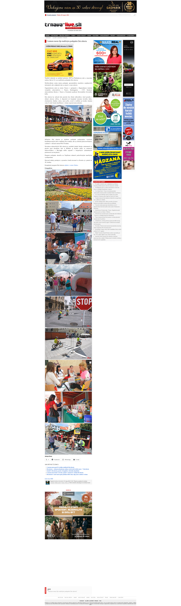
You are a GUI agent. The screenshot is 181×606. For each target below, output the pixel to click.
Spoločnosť (104, 35)
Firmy (73, 35)
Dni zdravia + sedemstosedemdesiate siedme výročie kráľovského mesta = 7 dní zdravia (68, 436)
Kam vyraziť (81, 35)
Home (47, 35)
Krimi (89, 35)
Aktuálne (54, 35)
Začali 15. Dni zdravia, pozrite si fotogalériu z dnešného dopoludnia (63, 438)
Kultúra (95, 35)
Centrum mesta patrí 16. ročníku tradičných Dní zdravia (60, 434)
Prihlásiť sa (47, 569)
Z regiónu (130, 35)
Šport (113, 35)
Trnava (63, 450)
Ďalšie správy (65, 35)
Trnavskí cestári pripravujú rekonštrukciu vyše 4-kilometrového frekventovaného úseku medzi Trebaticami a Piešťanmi (107, 206)
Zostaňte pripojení (51, 15)
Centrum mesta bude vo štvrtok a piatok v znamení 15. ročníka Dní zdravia (65, 440)
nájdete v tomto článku (71, 132)
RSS (100, 568)
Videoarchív (121, 35)
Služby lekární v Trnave (60, 37)
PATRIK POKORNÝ (59, 448)
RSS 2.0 (67, 450)
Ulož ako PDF (49, 446)
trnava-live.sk (65, 569)
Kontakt (48, 37)
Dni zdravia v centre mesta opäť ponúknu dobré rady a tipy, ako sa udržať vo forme (67, 441)
